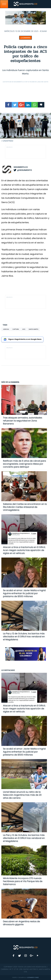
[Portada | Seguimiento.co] (25, 947)
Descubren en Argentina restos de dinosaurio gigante (21, 923)
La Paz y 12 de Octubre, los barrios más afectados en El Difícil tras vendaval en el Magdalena (24, 636)
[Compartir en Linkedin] (28, 104)
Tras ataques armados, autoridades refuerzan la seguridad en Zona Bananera (22, 420)
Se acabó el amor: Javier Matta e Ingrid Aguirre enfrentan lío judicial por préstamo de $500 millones (24, 593)
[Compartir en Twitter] (15, 104)
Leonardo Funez (33, 977)
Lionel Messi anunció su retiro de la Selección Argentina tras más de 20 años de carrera (22, 794)
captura (16, 329)
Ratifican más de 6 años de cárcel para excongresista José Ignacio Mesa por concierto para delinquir (24, 463)
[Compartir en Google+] (21, 104)
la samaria (25, 38)
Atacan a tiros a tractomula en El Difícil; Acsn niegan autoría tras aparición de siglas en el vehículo (24, 550)
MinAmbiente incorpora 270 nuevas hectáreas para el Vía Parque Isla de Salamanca (22, 881)
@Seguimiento (24, 170)
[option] (25, 127)
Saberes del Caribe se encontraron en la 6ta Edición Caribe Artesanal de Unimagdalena (25, 507)
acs (23, 329)
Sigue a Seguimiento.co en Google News (24, 339)
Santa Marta (33, 329)
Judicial (6, 329)
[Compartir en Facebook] (8, 104)
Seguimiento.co (21, 167)
